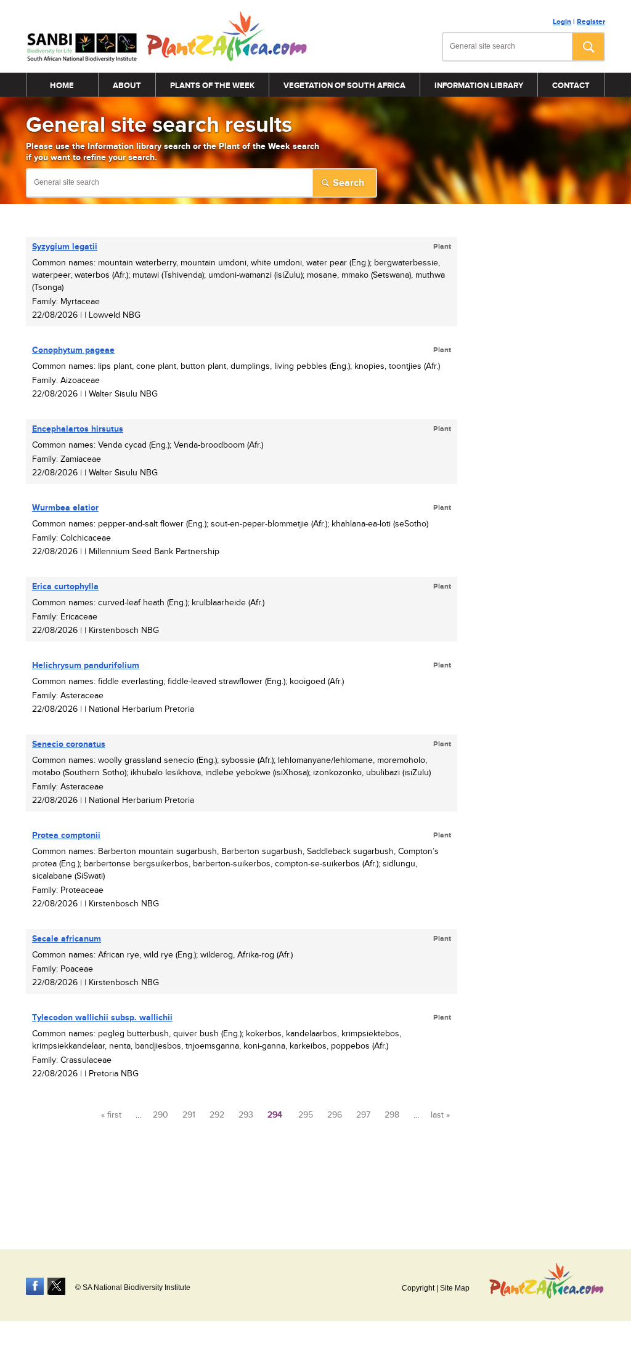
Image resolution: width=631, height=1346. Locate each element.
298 (392, 1115)
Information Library (478, 86)
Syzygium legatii (64, 246)
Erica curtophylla (65, 586)
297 (363, 1115)
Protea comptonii (66, 835)
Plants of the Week (212, 86)
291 (188, 1115)
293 (245, 1115)
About (127, 86)
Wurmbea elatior (65, 507)
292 (217, 1115)
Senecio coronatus (68, 744)
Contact (571, 86)
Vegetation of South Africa (344, 86)
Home (62, 86)
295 (305, 1115)
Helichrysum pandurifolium (85, 665)
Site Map (455, 1288)
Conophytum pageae (73, 350)
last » (440, 1115)
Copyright (418, 1288)
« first (111, 1115)
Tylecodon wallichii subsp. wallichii (102, 1017)
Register (591, 21)
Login (562, 21)
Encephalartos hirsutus (77, 429)
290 (160, 1115)
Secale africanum (66, 938)
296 (334, 1115)
